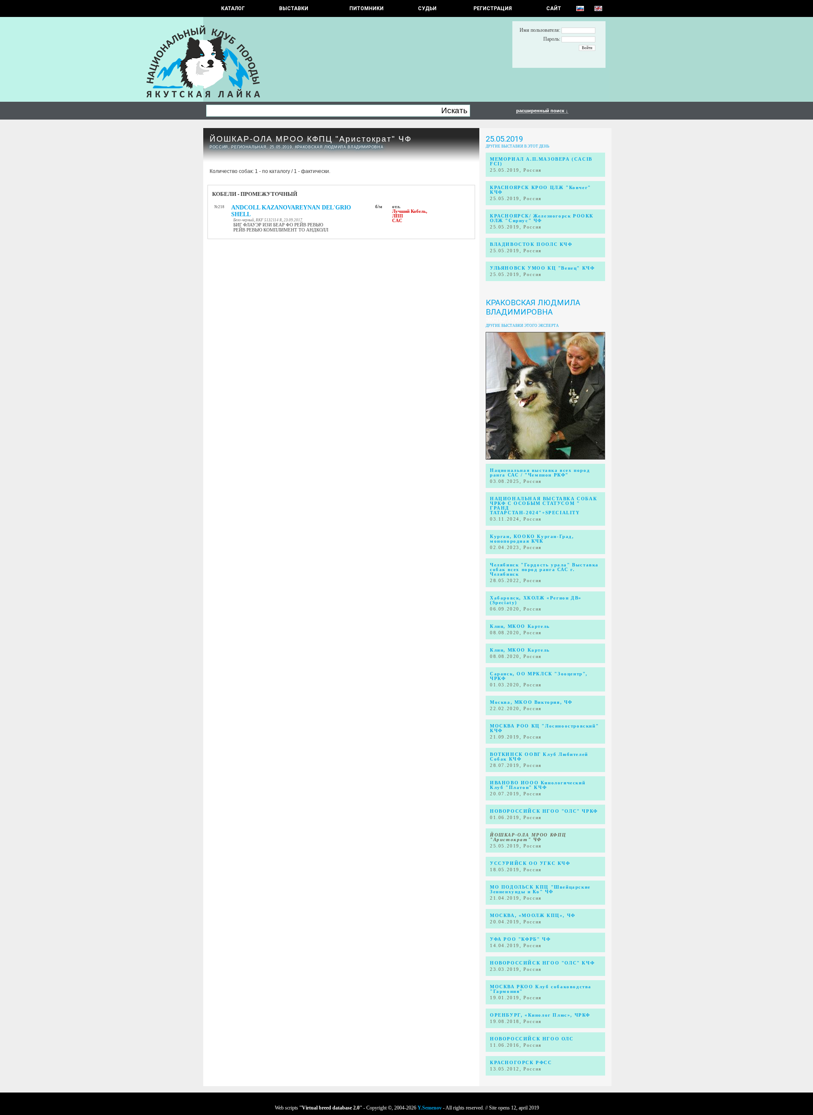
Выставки (293, 8)
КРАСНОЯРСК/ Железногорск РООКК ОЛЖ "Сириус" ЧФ (542, 218)
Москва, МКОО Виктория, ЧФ (531, 702)
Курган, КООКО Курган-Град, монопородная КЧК (532, 539)
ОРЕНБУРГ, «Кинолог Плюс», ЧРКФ (540, 1015)
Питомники (366, 8)
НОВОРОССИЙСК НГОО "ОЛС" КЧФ (542, 963)
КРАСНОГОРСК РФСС (521, 1062)
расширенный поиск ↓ (542, 110)
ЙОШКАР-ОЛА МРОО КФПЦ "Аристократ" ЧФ (311, 138)
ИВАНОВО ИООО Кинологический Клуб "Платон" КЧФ (537, 785)
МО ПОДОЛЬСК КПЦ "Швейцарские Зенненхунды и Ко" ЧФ (540, 889)
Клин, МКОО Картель (520, 626)
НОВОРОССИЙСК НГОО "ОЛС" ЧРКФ (544, 811)
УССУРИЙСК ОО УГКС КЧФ (530, 863)
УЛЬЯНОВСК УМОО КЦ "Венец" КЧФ (542, 268)
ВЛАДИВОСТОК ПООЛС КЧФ (531, 244)
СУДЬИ (427, 8)
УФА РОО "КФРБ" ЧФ (520, 939)
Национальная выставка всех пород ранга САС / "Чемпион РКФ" (540, 472)
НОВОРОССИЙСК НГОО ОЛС (532, 1039)
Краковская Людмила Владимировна (533, 307)
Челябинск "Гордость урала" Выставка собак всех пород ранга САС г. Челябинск (544, 570)
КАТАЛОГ (233, 8)
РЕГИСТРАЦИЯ (492, 8)
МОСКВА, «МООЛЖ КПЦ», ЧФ (532, 915)
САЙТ (553, 8)
